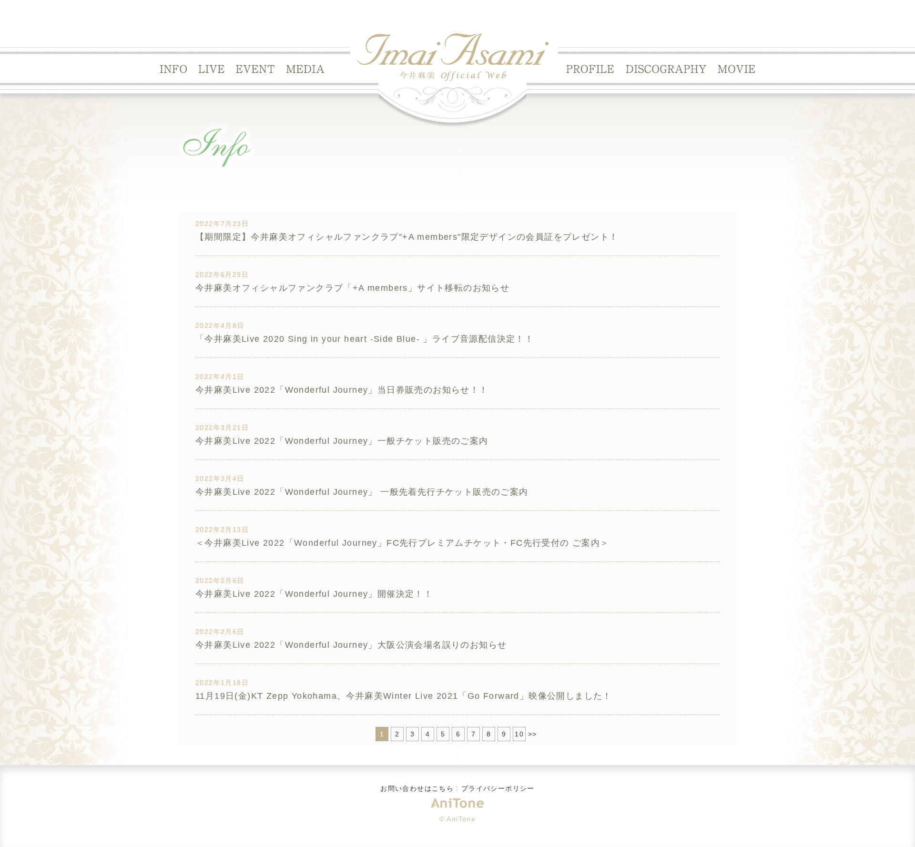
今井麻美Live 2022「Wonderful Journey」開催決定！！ (314, 594)
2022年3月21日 (222, 427)
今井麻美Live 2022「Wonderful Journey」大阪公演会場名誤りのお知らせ (351, 645)
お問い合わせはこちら (417, 788)
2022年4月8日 (219, 325)
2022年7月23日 (222, 223)
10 (519, 734)
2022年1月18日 (222, 682)
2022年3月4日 (219, 478)
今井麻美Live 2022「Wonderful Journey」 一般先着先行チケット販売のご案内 (362, 492)
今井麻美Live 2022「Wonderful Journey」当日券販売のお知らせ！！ (341, 390)
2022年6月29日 (222, 274)
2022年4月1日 (219, 376)
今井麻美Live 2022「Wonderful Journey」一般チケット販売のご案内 (341, 441)
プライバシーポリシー (498, 788)
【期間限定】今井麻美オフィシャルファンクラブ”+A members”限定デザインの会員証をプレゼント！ (406, 237)
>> (532, 734)
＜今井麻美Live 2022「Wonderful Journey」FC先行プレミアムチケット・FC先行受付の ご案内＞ (402, 543)
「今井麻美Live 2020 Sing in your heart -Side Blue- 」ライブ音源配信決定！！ (364, 339)
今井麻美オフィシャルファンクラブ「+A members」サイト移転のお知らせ (352, 288)
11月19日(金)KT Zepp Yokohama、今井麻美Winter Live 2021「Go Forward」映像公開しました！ (403, 696)
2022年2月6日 (219, 580)
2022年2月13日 (222, 529)
